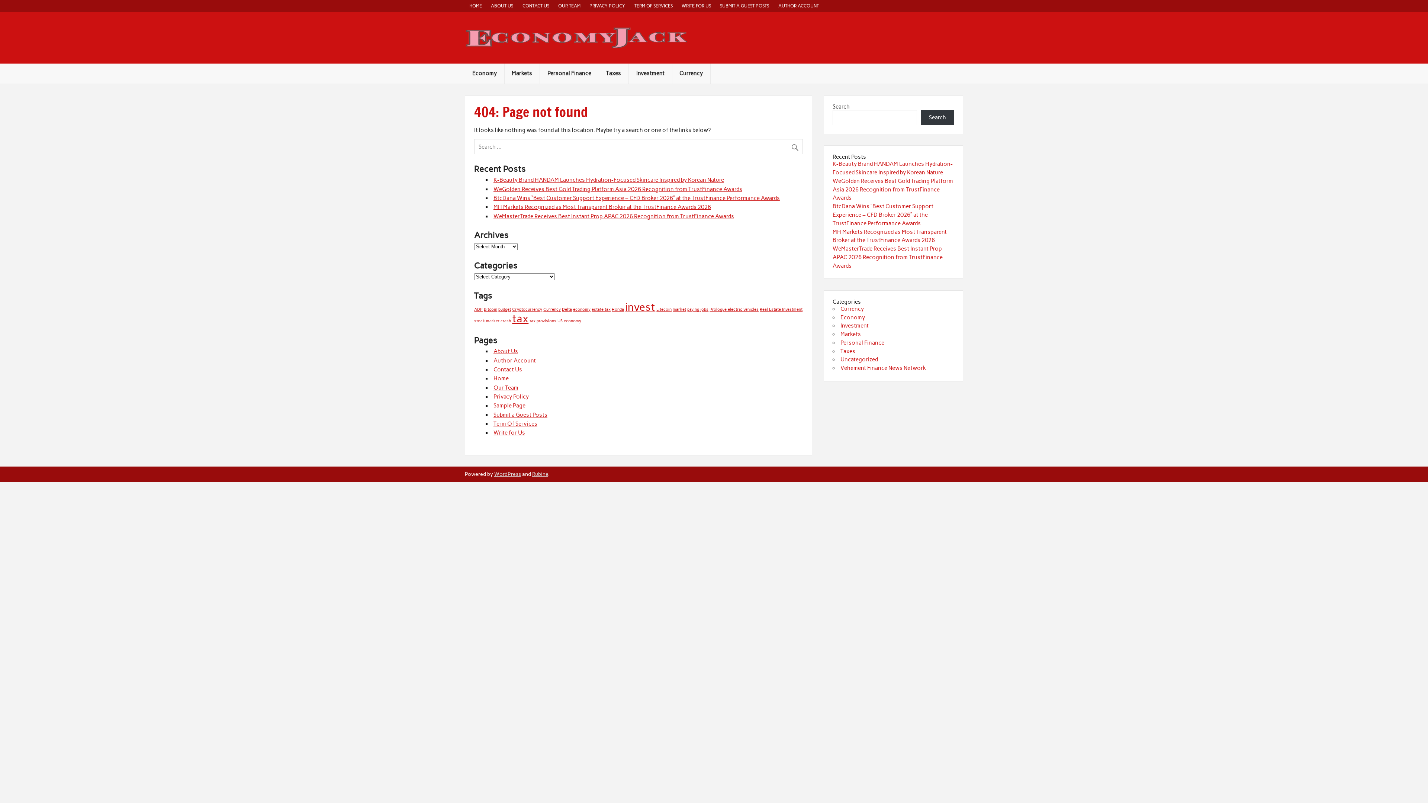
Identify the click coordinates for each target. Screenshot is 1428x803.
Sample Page (509, 405)
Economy (484, 73)
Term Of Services (653, 6)
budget (504, 309)
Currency (691, 73)
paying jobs (697, 309)
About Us (502, 6)
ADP (478, 309)
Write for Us (696, 6)
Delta (567, 309)
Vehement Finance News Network (883, 368)
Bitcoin (490, 309)
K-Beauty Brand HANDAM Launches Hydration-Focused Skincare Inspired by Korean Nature (608, 180)
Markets (522, 73)
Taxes (613, 73)
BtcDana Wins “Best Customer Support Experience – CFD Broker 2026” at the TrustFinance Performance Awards (636, 198)
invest (640, 306)
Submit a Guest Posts (744, 6)
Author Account (798, 6)
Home (475, 6)
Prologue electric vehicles (734, 309)
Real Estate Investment (781, 309)
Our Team (569, 6)
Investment (650, 73)
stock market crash (492, 321)
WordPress (507, 474)
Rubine (540, 474)
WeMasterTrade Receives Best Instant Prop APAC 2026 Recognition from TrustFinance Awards (613, 216)
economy (582, 309)
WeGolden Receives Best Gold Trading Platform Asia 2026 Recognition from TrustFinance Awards (617, 189)
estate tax (601, 309)
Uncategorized (859, 359)
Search (841, 106)
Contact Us (535, 6)
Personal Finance (569, 73)
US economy (569, 321)
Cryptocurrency (527, 309)
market (679, 309)
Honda (618, 309)
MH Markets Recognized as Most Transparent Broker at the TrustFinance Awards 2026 (602, 207)
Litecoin (664, 309)
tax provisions (543, 321)
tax (520, 318)
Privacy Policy (607, 6)
